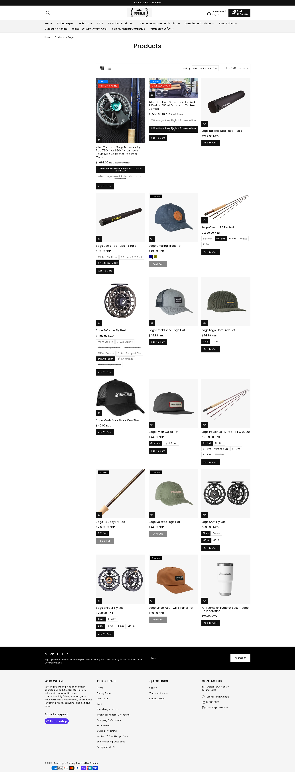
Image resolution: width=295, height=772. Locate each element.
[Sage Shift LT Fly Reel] (120, 579)
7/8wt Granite (125, 342)
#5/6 (206, 540)
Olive (155, 256)
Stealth (112, 619)
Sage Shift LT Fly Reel (110, 608)
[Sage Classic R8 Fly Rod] (225, 208)
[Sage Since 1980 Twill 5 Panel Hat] (173, 579)
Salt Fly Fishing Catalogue (111, 741)
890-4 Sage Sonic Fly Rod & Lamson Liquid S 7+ (173, 129)
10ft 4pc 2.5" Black (108, 262)
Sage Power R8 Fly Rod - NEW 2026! (225, 432)
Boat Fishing (226, 23)
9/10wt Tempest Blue (130, 354)
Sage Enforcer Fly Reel (111, 330)
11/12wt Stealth (105, 358)
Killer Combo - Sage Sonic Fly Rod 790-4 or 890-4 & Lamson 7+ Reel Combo (172, 105)
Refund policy (157, 698)
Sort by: (186, 68)
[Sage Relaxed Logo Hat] (173, 493)
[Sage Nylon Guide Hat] (173, 403)
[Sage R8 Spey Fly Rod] (120, 493)
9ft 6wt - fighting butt (215, 448)
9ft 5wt (207, 443)
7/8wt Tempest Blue (109, 348)
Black (206, 533)
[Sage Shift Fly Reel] (225, 493)
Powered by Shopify (87, 763)
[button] (239, 13)
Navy (150, 256)
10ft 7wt (219, 455)
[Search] (48, 12)
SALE (99, 704)
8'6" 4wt (207, 239)
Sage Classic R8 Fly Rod (217, 227)
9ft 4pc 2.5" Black (107, 258)
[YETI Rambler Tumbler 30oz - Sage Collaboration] (225, 579)
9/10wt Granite (106, 354)
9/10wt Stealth (132, 348)
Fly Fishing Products (120, 23)
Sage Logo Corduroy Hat (218, 330)
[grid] (101, 68)
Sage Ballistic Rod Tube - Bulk (221, 131)
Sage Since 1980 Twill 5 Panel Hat (171, 608)
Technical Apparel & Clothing (158, 23)
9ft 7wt (236, 448)
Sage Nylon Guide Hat (163, 432)
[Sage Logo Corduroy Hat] (225, 301)
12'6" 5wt (102, 534)
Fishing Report (104, 693)
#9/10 (131, 626)
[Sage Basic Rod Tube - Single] (120, 217)
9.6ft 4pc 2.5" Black (131, 258)
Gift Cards (102, 698)
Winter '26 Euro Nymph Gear (112, 736)
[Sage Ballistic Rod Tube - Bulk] (225, 102)
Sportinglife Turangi (65, 763)
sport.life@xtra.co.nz (216, 707)
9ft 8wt (207, 454)
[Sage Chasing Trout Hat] (173, 217)
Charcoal (155, 443)
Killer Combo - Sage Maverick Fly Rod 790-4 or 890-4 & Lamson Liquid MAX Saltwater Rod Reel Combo (118, 152)
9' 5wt (243, 239)
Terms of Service (158, 693)
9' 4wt (232, 238)
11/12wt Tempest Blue (109, 365)
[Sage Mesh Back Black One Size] (120, 397)
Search (153, 687)
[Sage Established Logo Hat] (173, 301)
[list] (109, 68)
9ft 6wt (219, 443)
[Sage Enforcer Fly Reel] (120, 301)
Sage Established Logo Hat (167, 330)
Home (48, 37)
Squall (101, 619)
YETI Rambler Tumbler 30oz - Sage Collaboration (225, 609)
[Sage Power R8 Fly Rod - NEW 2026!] (225, 403)
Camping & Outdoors (198, 23)
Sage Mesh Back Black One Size (117, 420)
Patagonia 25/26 (160, 28)
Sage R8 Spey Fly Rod (110, 522)
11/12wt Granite (126, 359)
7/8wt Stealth (105, 342)
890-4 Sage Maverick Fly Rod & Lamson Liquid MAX (120, 178)
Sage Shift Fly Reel (213, 522)
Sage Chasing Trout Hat (165, 246)
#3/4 (101, 626)
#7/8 (216, 540)
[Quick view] (99, 140)
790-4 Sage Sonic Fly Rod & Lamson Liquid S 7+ (173, 122)
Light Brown (171, 443)
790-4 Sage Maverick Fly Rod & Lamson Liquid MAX (120, 169)
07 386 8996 (212, 702)
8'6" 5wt (220, 238)
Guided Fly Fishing (107, 730)
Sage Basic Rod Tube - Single (116, 246)
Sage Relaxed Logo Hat (164, 522)
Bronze (216, 533)
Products (60, 37)
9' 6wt (206, 244)
